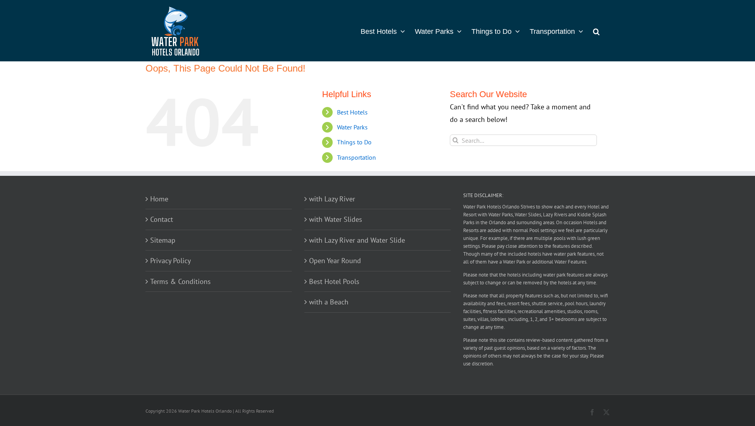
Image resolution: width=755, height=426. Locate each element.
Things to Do (354, 142)
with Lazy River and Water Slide (357, 240)
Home (159, 198)
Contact (161, 219)
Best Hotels (352, 112)
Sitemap (162, 240)
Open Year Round (335, 260)
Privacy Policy (170, 260)
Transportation (356, 157)
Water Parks (352, 127)
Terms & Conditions (180, 281)
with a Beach (328, 301)
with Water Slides (335, 219)
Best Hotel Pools (334, 281)
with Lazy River (332, 198)
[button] (596, 30)
